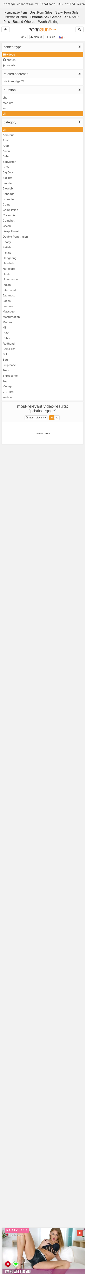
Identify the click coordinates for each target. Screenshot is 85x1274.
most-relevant (37, 417)
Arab (6, 145)
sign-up (37, 37)
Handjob (8, 263)
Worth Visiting (48, 21)
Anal (5, 140)
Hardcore (9, 268)
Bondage (8, 193)
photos (10, 60)
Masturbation (11, 316)
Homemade (10, 279)
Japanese (9, 295)
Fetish (7, 247)
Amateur (8, 135)
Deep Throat (11, 231)
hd (56, 417)
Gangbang (10, 258)
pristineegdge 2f (13, 81)
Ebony (7, 242)
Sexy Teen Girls (66, 12)
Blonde (7, 183)
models (10, 65)
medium (8, 103)
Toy (5, 381)
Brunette (8, 199)
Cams (6, 204)
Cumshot (8, 220)
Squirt (6, 359)
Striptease (9, 365)
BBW (6, 167)
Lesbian (8, 306)
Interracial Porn (16, 17)
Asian (6, 151)
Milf (5, 327)
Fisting (7, 252)
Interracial (9, 290)
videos (10, 54)
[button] (23, 37)
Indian (7, 284)
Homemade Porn (16, 12)
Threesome (10, 375)
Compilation (10, 209)
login (52, 37)
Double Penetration (15, 236)
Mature (7, 322)
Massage (9, 311)
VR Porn (8, 391)
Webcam (8, 397)
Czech (7, 226)
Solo (5, 354)
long (5, 108)
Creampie (9, 215)
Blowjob (8, 188)
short (6, 97)
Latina (7, 300)
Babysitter (9, 161)
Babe (6, 156)
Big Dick (8, 172)
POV (6, 332)
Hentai (7, 274)
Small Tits (9, 349)
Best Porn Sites (41, 12)
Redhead (9, 343)
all (4, 113)
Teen (6, 370)
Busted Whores (24, 21)
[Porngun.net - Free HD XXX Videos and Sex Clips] (42, 29)
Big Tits (7, 177)
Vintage (8, 386)
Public (7, 338)
